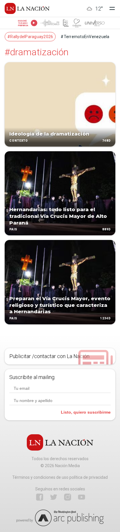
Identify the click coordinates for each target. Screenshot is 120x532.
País (13, 229)
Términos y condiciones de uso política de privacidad (60, 477)
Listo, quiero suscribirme (86, 412)
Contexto (18, 140)
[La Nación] (27, 8)
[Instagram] (67, 497)
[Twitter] (53, 497)
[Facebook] (39, 497)
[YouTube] (81, 497)
